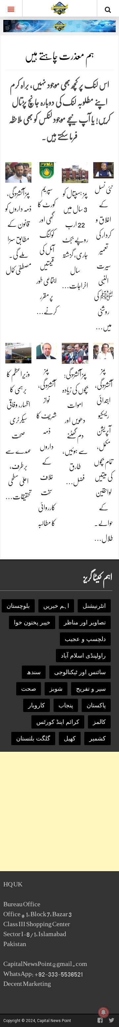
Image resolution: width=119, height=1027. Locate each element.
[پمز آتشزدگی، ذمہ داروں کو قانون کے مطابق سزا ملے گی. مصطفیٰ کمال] (18, 172)
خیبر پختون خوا (32, 622)
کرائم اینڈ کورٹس (57, 722)
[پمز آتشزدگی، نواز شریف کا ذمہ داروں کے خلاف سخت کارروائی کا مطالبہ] (46, 351)
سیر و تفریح (91, 688)
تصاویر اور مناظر (85, 622)
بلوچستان (18, 606)
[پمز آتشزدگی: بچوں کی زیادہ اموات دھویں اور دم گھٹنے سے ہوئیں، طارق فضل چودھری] (75, 353)
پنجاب (66, 705)
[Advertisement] (59, 811)
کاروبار (36, 705)
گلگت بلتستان (33, 738)
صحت (28, 688)
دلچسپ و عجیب (85, 639)
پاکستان (96, 705)
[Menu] (11, 8)
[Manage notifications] (103, 1012)
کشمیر (97, 738)
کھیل (70, 738)
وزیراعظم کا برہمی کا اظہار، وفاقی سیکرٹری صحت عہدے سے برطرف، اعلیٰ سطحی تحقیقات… (18, 435)
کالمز (99, 722)
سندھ (34, 672)
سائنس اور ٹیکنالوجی (80, 672)
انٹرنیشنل (94, 606)
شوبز (56, 688)
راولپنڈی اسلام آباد (83, 655)
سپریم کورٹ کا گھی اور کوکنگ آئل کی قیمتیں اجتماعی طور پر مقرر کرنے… (46, 250)
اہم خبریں (56, 606)
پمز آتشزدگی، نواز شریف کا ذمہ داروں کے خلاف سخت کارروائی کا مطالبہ (46, 446)
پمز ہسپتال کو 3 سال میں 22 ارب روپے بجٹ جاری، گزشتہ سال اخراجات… (75, 240)
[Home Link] (59, 7)
